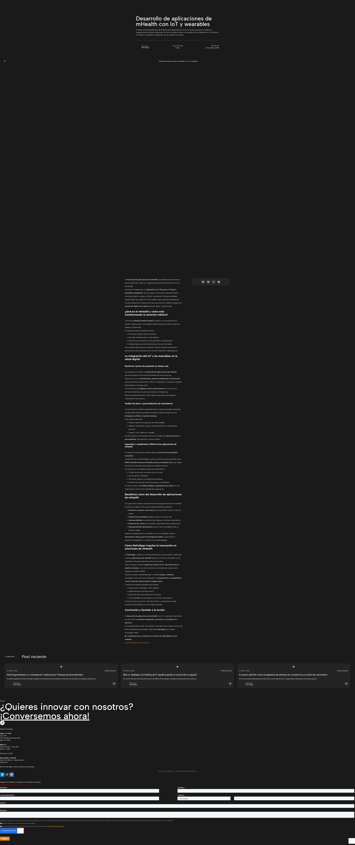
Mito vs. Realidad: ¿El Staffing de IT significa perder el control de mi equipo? (160, 674)
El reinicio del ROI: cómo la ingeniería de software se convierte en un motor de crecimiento (283, 674)
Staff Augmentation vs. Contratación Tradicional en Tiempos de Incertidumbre (45, 674)
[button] (203, 282)
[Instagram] (7, 774)
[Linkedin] (2, 774)
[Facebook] (11, 774)
